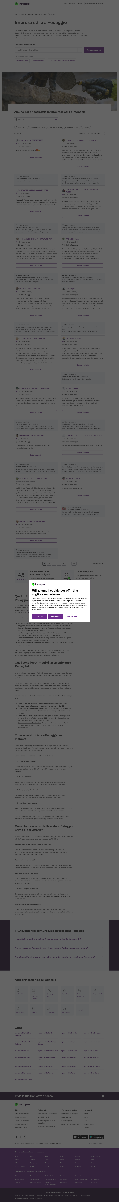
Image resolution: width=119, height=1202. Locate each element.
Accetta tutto (39, 616)
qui (43, 607)
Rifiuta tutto (55, 616)
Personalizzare (72, 616)
